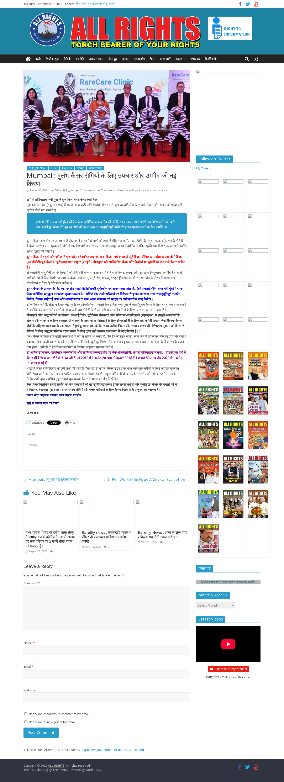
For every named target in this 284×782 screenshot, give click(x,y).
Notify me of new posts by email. (52, 722)
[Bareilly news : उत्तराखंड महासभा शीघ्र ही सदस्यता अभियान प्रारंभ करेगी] (107, 502)
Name (29, 643)
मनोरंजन (80, 168)
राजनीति (79, 59)
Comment (31, 583)
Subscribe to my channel (230, 669)
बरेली (38, 59)
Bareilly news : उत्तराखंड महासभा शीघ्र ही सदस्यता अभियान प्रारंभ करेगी (106, 537)
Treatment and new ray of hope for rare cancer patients (134, 190)
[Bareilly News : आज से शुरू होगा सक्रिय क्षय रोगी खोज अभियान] (163, 502)
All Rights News (37, 168)
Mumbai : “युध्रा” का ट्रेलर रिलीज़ (50, 479)
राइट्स (178, 59)
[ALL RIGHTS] (28, 58)
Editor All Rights (64, 190)
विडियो (67, 59)
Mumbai (67, 168)
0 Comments (87, 190)
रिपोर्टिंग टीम (211, 59)
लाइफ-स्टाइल (96, 59)
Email (28, 666)
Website (29, 690)
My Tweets (203, 168)
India (54, 168)
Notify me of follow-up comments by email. (59, 714)
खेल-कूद (112, 59)
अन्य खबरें (165, 59)
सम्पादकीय (139, 59)
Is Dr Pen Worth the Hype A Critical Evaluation (146, 479)
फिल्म (152, 59)
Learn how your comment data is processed (112, 749)
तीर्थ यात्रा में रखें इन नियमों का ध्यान (95, 4)
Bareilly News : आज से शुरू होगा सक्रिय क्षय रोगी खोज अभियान (162, 534)
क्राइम (125, 59)
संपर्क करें (195, 59)
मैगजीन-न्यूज (52, 59)
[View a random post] (256, 58)
